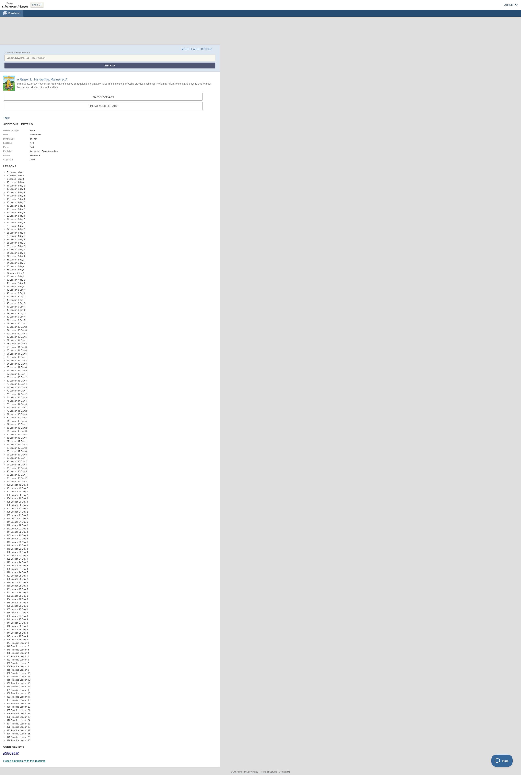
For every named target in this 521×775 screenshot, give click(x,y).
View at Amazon (103, 96)
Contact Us (284, 771)
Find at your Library (103, 105)
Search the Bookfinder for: (17, 52)
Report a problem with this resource (24, 761)
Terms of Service (268, 771)
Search (110, 65)
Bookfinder (14, 13)
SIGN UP (37, 4)
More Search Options (197, 49)
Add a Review (11, 752)
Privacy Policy (251, 771)
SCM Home (236, 771)
